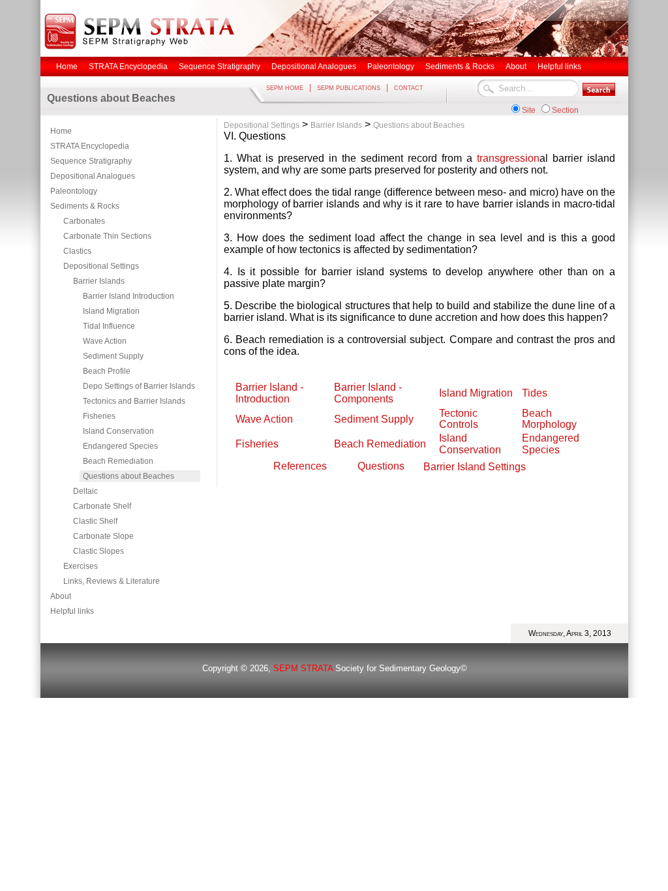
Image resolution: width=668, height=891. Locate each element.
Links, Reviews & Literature (111, 581)
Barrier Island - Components (369, 393)
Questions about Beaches (128, 476)
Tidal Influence (109, 326)
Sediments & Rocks (84, 206)
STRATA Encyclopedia (89, 146)
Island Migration (111, 311)
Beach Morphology (549, 419)
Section (565, 110)
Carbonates (84, 221)
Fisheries (99, 416)
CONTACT (408, 88)
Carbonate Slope (103, 536)
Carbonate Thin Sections (107, 236)
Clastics (77, 251)
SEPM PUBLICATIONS (348, 88)
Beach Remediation (118, 461)
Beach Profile (106, 371)
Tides (534, 393)
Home (61, 131)
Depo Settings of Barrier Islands (139, 386)
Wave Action (105, 341)
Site (529, 110)
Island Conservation (118, 431)
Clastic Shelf (95, 521)
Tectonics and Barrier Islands (134, 401)
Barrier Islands (99, 281)
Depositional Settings (101, 266)
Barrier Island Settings (474, 466)
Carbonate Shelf (102, 506)
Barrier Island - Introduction (269, 393)
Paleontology (73, 191)
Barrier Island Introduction (128, 296)
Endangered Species (120, 446)
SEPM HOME (284, 88)
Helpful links (72, 611)
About (60, 596)
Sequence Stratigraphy (91, 161)
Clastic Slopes (98, 551)
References (300, 466)
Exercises (80, 566)
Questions (380, 466)
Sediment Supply (113, 356)
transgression (508, 158)
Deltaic (85, 491)
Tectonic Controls (458, 419)
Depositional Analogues (92, 176)
